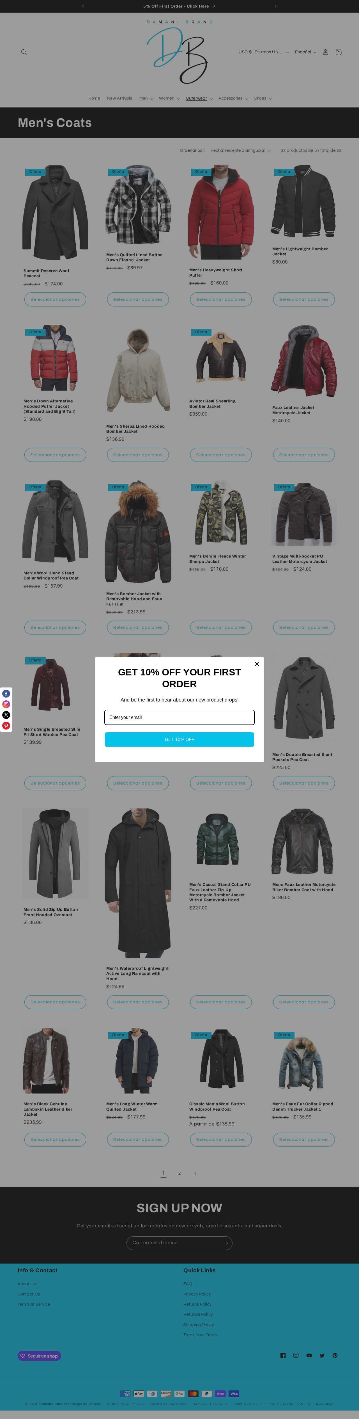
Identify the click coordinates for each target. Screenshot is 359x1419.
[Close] (257, 664)
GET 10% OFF (179, 739)
